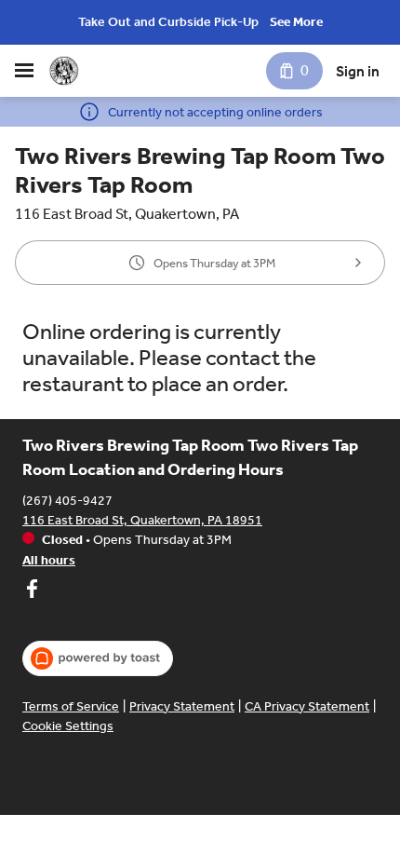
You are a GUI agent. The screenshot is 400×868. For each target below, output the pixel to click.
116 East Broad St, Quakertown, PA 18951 (142, 520)
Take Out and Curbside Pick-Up (168, 22)
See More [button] (296, 22)
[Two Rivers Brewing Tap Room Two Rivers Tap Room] (63, 71)
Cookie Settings (67, 726)
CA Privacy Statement (307, 706)
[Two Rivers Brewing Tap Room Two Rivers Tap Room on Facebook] (31, 591)
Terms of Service (70, 706)
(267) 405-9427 (67, 501)
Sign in (358, 71)
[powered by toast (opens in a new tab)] (98, 658)
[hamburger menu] (24, 70)
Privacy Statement (181, 706)
